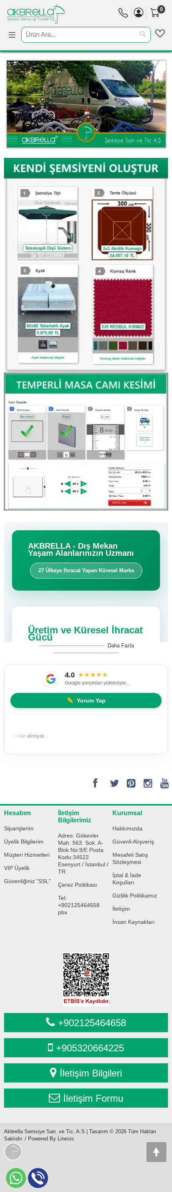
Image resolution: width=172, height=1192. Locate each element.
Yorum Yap (86, 700)
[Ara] (143, 34)
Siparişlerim (19, 828)
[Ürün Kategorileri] (12, 35)
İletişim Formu (93, 1098)
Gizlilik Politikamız (134, 895)
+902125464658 (92, 1022)
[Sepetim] (158, 25)
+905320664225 (90, 1048)
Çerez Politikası (77, 885)
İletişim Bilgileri (91, 1073)
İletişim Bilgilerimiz (74, 817)
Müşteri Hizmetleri (27, 855)
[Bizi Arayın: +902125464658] (123, 15)
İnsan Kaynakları (133, 922)
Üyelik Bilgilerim (24, 841)
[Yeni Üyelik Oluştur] (139, 12)
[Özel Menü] (160, 34)
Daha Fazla (121, 646)
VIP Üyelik (17, 868)
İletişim (121, 908)
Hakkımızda (127, 828)
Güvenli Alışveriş (133, 841)
